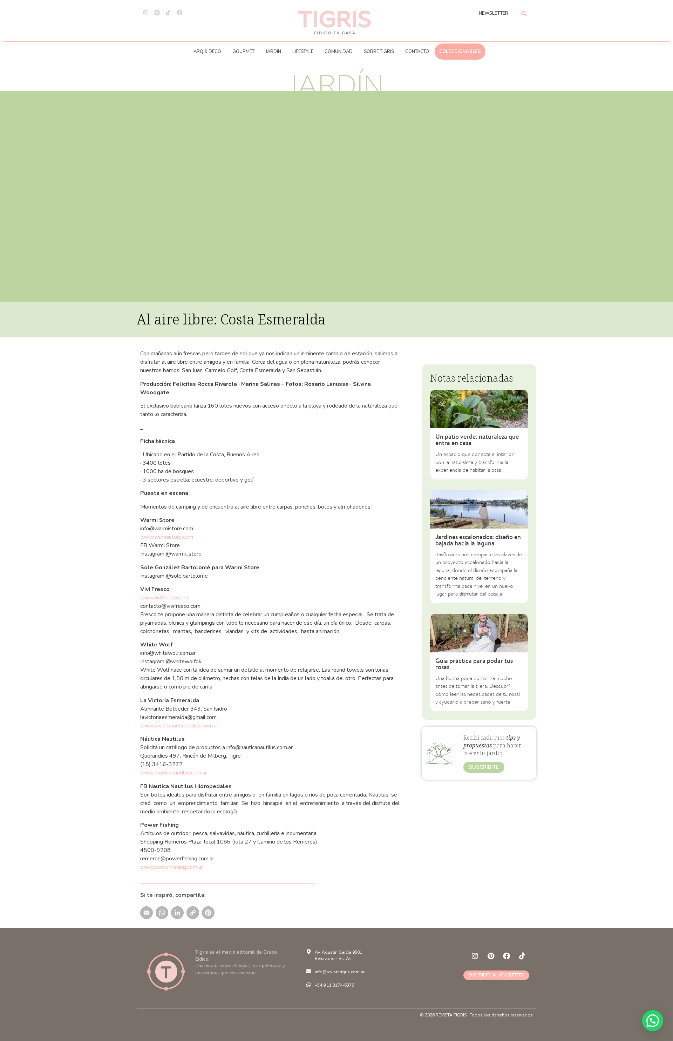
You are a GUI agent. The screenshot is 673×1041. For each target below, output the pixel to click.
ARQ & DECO (207, 51)
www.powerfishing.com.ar (172, 867)
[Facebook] (179, 12)
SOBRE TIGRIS (379, 51)
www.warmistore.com (166, 537)
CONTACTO (417, 51)
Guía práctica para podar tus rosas (474, 663)
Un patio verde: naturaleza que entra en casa (477, 439)
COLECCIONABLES (460, 51)
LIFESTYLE (302, 51)
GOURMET (243, 51)
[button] (652, 1020)
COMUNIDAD (339, 51)
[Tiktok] (168, 12)
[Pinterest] (157, 12)
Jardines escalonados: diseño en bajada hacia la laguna (478, 540)
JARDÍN (273, 51)
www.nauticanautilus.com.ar (174, 773)
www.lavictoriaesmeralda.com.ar (180, 726)
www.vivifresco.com (165, 598)
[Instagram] (145, 12)
